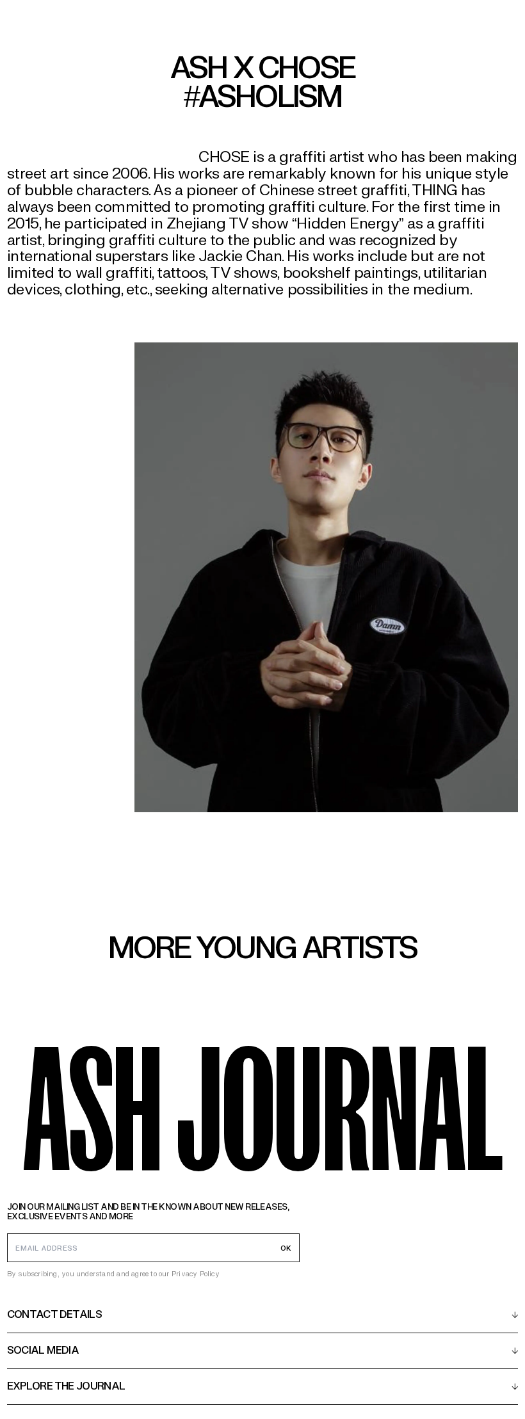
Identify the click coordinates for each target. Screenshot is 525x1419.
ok (285, 1248)
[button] (263, 1315)
